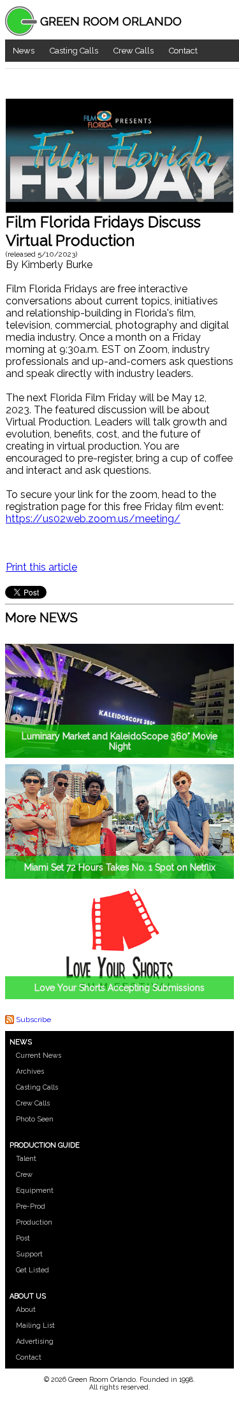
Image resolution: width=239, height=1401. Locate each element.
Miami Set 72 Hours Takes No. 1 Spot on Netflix (119, 867)
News (23, 50)
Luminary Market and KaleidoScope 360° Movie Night (119, 741)
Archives (30, 1071)
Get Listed (32, 1270)
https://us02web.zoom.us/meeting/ (93, 519)
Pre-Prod (30, 1206)
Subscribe (33, 1019)
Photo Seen (35, 1119)
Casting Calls (74, 50)
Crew (24, 1174)
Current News (38, 1055)
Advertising (35, 1341)
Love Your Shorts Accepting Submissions (119, 988)
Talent (26, 1159)
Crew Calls (133, 50)
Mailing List (35, 1325)
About (26, 1309)
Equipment (35, 1190)
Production (34, 1222)
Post (23, 1238)
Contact (183, 50)
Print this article (41, 567)
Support (29, 1254)
